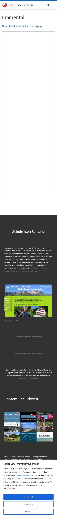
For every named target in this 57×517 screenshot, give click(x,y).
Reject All (28, 511)
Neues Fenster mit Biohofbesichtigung (22, 26)
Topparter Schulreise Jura (25, 336)
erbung (39, 336)
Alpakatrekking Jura (11, 320)
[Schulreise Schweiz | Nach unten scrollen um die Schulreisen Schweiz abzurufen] (4, 4)
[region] (28, 488)
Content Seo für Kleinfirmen (28, 378)
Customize (28, 504)
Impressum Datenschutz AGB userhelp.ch (29, 353)
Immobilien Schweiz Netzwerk (28, 271)
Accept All (28, 497)
